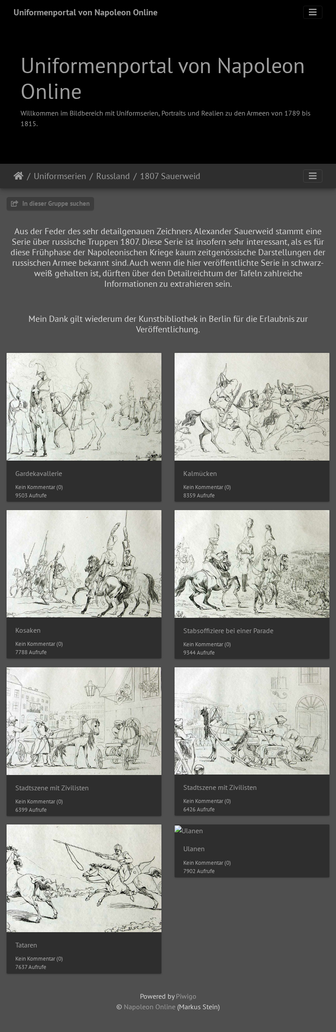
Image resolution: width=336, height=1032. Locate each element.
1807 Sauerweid (170, 176)
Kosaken (28, 630)
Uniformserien (60, 176)
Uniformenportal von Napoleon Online (86, 12)
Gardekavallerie (38, 473)
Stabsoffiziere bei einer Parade (228, 631)
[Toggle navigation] (312, 12)
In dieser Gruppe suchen (55, 203)
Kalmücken (200, 473)
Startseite (19, 176)
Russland (113, 176)
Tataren (26, 945)
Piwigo (186, 996)
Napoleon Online (149, 1006)
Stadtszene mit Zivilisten (52, 788)
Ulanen (194, 849)
